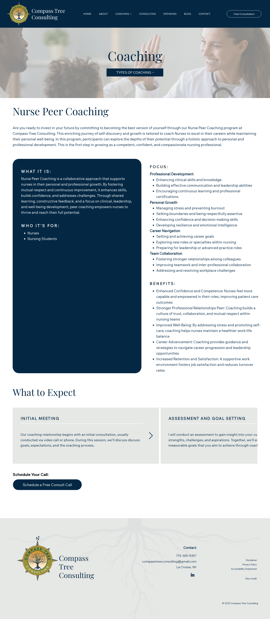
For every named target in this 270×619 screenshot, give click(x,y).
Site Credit (251, 578)
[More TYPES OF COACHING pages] (153, 72)
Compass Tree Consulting (48, 13)
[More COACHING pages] (131, 14)
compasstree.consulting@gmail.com (169, 561)
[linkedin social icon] (193, 575)
